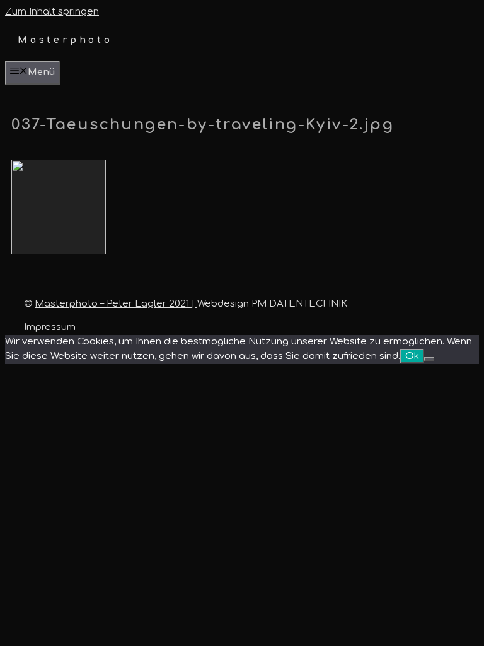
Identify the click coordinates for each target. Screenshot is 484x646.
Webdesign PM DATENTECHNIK (272, 303)
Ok (412, 356)
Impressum (50, 327)
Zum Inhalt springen (52, 11)
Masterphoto (65, 40)
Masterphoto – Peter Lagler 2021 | (116, 303)
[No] (429, 359)
